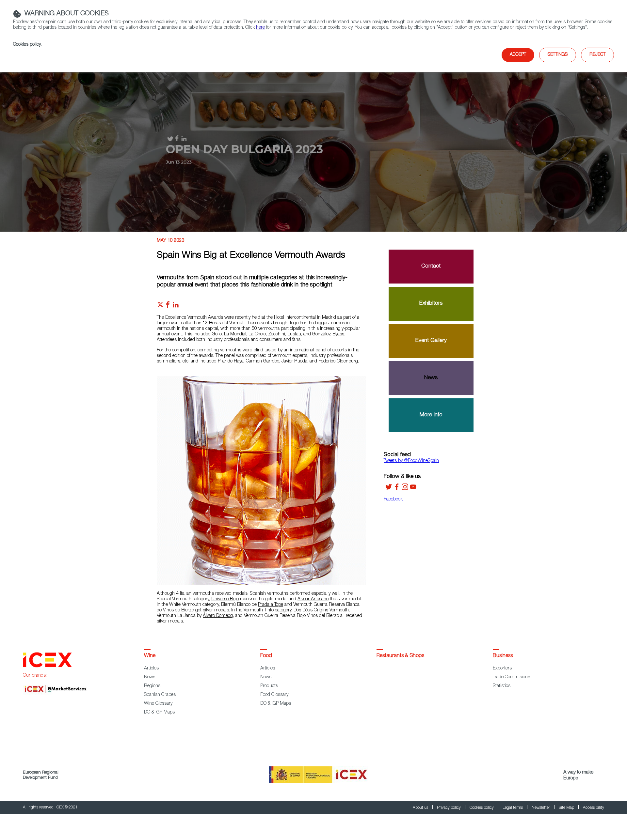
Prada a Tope (270, 605)
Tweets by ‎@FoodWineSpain (411, 461)
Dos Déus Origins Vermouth (321, 610)
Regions (152, 686)
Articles (151, 668)
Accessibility (593, 808)
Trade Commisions (511, 677)
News (431, 378)
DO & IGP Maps (159, 712)
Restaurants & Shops (400, 656)
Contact (431, 266)
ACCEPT (518, 55)
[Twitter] (388, 489)
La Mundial (235, 334)
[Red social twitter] (160, 306)
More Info (431, 415)
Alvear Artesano (313, 599)
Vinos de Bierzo (178, 610)
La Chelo (257, 334)
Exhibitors (430, 303)
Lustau (294, 334)
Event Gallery (431, 341)
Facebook (393, 499)
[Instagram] (405, 489)
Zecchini (276, 334)
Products (269, 686)
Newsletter (541, 808)
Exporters (502, 668)
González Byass (328, 334)
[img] (313, 150)
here (260, 27)
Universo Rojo (225, 599)
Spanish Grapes (160, 695)
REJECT (597, 55)
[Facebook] (397, 489)
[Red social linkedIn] (175, 306)
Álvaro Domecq (218, 616)
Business (503, 656)
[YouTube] (413, 489)
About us (421, 808)
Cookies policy (27, 44)
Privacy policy (449, 808)
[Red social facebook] (168, 306)
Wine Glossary (158, 703)
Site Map (567, 808)
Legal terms (513, 808)
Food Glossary (274, 695)
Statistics (501, 686)
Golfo (217, 334)
